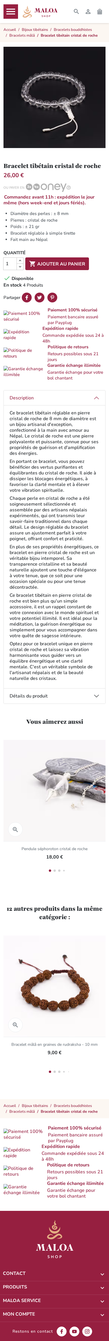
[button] (54, 316)
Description (22, 398)
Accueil (9, 1105)
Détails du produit (29, 696)
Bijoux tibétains (35, 1105)
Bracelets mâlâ (22, 1111)
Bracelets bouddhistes (73, 1105)
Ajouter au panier (57, 263)
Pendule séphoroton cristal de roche (54, 849)
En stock (12, 285)
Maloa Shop (40, 11)
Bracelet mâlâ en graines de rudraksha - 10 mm (54, 1044)
